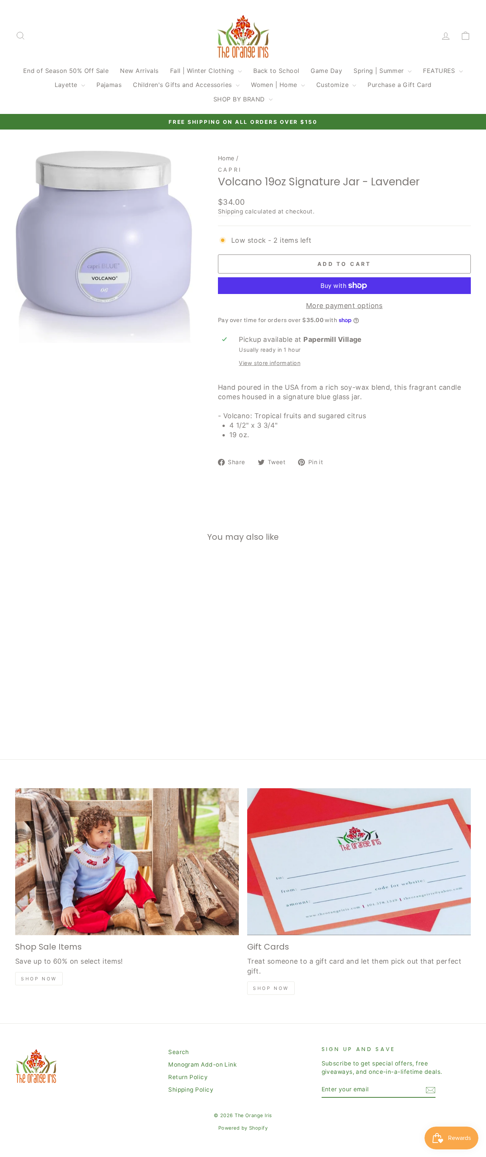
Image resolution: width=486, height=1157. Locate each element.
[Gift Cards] (359, 861)
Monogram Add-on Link (202, 1064)
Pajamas (109, 85)
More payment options (344, 306)
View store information (269, 363)
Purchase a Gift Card (399, 85)
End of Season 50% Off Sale (66, 70)
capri (230, 169)
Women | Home (275, 85)
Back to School (276, 70)
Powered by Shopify (243, 1128)
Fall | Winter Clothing (203, 70)
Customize (333, 85)
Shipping (230, 211)
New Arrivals (139, 70)
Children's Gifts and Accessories (183, 85)
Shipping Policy (190, 1089)
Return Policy (188, 1077)
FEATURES (440, 70)
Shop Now (39, 979)
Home (226, 158)
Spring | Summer (379, 70)
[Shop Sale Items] (127, 861)
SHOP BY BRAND (240, 99)
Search (178, 1052)
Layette (67, 85)
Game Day (326, 70)
